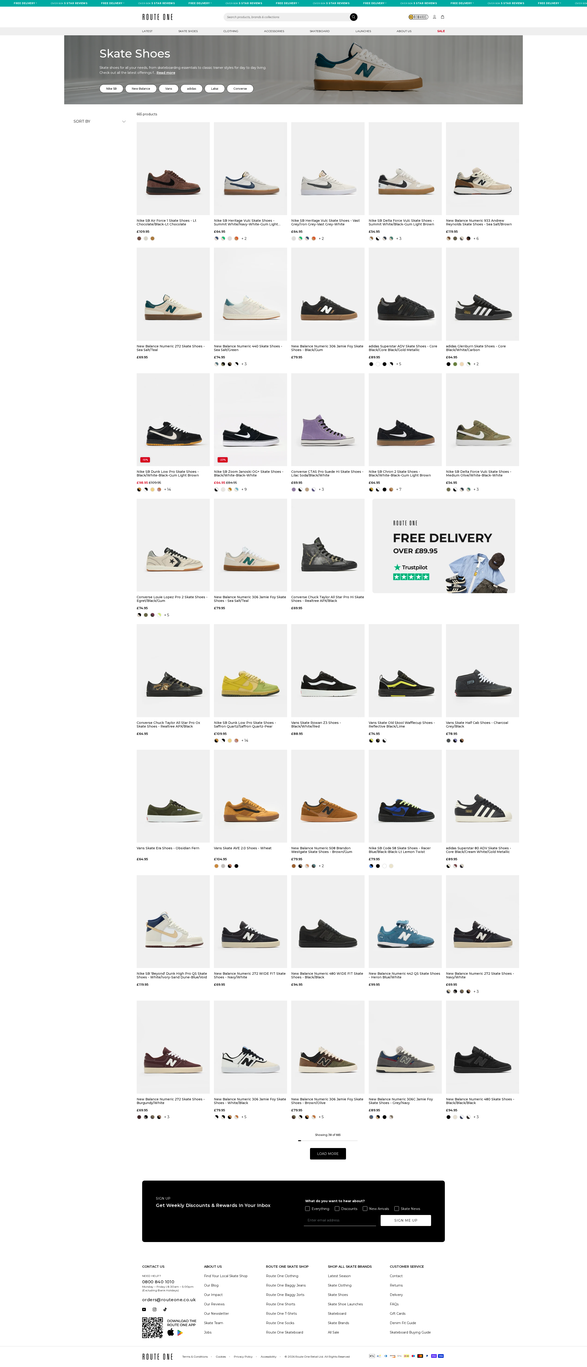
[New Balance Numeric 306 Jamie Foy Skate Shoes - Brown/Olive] (327, 1047)
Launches (363, 31)
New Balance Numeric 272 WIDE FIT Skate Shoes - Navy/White (250, 975)
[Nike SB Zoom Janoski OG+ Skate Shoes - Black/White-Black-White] (250, 419)
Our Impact (213, 1295)
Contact (396, 1276)
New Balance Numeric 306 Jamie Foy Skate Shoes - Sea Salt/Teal (250, 599)
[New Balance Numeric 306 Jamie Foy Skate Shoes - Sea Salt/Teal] (250, 545)
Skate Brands (338, 1323)
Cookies (221, 1356)
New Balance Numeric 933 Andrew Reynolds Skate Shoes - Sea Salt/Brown (479, 222)
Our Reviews (214, 1304)
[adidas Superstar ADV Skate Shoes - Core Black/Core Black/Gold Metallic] (405, 294)
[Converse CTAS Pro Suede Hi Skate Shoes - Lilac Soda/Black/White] (327, 419)
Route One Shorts (280, 1304)
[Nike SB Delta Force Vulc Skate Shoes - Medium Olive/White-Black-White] (482, 419)
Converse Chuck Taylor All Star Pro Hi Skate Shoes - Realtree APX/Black (327, 599)
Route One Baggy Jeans (286, 1285)
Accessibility (269, 1356)
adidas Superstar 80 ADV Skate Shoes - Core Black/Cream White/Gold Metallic (478, 850)
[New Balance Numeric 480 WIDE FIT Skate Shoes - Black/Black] (327, 921)
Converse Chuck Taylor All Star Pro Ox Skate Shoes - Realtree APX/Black (168, 724)
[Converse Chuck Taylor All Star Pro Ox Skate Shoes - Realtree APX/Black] (173, 670)
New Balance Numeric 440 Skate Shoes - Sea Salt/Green (248, 348)
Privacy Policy (243, 1356)
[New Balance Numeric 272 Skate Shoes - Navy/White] (482, 921)
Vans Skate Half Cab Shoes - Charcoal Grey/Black (477, 724)
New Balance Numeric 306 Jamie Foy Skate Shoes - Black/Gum (327, 348)
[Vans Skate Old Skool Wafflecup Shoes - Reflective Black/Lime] (405, 670)
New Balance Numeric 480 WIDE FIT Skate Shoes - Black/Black (327, 975)
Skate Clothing (340, 1285)
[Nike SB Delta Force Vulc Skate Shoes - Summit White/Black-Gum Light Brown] (405, 168)
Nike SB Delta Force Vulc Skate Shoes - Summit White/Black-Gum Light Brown (401, 222)
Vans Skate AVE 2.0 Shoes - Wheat (242, 848)
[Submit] (353, 17)
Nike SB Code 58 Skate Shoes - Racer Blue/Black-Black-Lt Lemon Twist (400, 850)
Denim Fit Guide (403, 1323)
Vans (168, 88)
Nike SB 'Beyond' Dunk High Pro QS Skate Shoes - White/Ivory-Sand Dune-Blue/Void (172, 975)
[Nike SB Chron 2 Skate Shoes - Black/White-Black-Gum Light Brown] (405, 419)
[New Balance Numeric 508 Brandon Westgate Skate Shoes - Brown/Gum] (327, 796)
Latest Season (339, 1276)
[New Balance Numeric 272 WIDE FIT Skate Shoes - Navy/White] (250, 921)
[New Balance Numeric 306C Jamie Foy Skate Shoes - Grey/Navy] (405, 1047)
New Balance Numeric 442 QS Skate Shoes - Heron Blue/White (404, 975)
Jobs (207, 1332)
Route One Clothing (282, 1276)
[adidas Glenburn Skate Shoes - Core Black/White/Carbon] (482, 294)
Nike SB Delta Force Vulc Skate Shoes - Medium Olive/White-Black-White (478, 473)
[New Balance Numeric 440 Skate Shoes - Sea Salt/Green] (250, 294)
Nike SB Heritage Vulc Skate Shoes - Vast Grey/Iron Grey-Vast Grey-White (325, 222)
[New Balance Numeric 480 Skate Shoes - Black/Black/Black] (482, 1047)
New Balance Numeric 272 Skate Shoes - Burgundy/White (171, 1101)
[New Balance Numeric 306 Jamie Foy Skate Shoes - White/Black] (250, 1047)
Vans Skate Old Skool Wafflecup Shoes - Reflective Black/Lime (402, 724)
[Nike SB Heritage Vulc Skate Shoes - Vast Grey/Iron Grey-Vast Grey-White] (327, 168)
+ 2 (244, 238)
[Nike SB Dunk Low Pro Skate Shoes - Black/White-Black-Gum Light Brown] (173, 419)
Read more (166, 73)
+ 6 (476, 238)
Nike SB (111, 88)
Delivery (396, 1295)
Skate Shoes (188, 31)
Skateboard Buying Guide (410, 1332)
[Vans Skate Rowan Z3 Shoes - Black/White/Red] (327, 670)
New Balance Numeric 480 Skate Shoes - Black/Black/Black (480, 1101)
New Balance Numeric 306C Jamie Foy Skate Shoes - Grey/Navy (401, 1101)
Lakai (214, 88)
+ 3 (398, 238)
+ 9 (244, 489)
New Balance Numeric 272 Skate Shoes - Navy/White (480, 975)
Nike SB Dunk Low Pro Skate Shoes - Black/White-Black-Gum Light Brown (168, 473)
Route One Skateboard (284, 1332)
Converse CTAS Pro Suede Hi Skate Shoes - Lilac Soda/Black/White (327, 473)
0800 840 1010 (158, 1282)
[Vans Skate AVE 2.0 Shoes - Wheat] (250, 796)
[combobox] (291, 17)
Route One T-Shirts (281, 1313)
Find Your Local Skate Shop (226, 1276)
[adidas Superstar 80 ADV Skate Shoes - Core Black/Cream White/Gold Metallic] (482, 796)
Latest (147, 31)
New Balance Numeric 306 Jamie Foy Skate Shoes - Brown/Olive (327, 1101)
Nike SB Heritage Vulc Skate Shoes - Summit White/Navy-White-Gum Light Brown (246, 222)
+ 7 (398, 489)
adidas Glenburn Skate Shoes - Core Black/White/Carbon (476, 348)
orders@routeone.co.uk (169, 1300)
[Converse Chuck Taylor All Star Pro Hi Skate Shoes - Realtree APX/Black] (327, 545)
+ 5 (398, 364)
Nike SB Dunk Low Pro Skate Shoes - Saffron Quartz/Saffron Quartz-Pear (245, 724)
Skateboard (320, 31)
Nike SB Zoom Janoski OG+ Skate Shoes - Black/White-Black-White (248, 473)
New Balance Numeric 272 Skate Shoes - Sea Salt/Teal (171, 348)
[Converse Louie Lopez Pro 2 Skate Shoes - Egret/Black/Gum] (173, 545)
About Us (404, 31)
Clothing (230, 31)
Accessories (274, 31)
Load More (328, 1154)
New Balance (141, 88)
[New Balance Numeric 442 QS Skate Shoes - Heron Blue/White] (405, 921)
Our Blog (211, 1285)
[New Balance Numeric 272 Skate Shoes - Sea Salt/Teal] (173, 294)
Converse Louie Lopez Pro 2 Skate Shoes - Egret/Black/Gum (172, 599)
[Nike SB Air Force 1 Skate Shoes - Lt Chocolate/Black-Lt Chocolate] (173, 168)
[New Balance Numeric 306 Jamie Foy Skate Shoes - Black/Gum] (327, 294)
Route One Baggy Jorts (285, 1295)
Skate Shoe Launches (345, 1304)
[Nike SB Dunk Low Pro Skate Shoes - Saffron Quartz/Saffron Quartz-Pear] (250, 670)
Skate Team (213, 1323)
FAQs (394, 1304)
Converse (240, 88)
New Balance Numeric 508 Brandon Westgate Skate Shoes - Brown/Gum (321, 850)
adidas (191, 88)
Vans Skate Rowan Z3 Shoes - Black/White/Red (316, 724)
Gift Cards (397, 1313)
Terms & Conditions (195, 1356)
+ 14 (167, 489)
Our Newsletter (216, 1313)
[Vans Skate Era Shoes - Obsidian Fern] (173, 796)
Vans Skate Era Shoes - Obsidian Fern (168, 848)
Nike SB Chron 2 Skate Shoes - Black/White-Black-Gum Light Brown (400, 473)
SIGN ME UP (406, 1220)
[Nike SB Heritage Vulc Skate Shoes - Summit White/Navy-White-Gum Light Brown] (250, 168)
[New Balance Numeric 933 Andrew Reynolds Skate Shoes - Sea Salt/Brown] (482, 168)
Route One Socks (280, 1323)
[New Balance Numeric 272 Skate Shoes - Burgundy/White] (173, 1047)
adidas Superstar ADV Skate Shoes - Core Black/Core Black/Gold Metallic (403, 348)
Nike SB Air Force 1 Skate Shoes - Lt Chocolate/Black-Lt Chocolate (166, 222)
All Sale (333, 1332)
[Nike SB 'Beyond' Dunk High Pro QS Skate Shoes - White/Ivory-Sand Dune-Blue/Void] (173, 921)
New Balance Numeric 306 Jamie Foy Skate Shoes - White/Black (250, 1101)
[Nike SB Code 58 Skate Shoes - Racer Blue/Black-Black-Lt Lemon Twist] (405, 796)
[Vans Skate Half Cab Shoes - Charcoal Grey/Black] (482, 670)
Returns (396, 1285)
